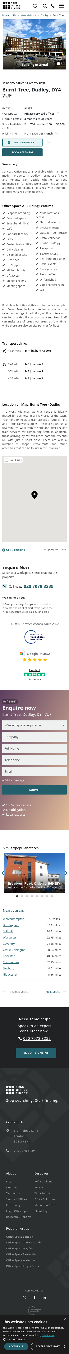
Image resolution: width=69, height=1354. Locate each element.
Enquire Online (36, 1052)
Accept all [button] (16, 1346)
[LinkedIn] (44, 1298)
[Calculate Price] (48, 142)
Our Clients (13, 1187)
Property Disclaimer (55, 549)
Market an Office (45, 1205)
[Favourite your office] (35, 6)
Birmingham (11, 925)
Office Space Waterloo (20, 1260)
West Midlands (28, 15)
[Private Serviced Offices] (58, 113)
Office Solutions (44, 1199)
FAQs (9, 1181)
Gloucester (10, 974)
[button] (34, 1339)
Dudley (44, 15)
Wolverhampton (13, 919)
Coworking (13, 1205)
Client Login (42, 1211)
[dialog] (34, 1334)
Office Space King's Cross (22, 1266)
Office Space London (19, 1236)
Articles (39, 1187)
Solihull (8, 931)
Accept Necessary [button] (48, 1346)
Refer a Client (43, 1181)
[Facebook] (34, 1298)
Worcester (9, 937)
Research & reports (18, 1217)
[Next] (57, 44)
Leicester (9, 956)
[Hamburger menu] (61, 6)
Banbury (8, 968)
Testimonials (14, 1193)
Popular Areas (17, 1228)
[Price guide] (56, 133)
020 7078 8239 (38, 586)
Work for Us (42, 1193)
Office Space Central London (25, 1242)
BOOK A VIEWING (22, 152)
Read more (48, 1335)
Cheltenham (11, 962)
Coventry (9, 943)
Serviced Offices (16, 1199)
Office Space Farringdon (22, 1254)
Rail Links (16, 460)
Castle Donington (14, 950)
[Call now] (53, 6)
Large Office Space (18, 1211)
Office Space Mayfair (19, 1248)
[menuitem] (20, 1181)
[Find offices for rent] (45, 6)
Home (5, 15)
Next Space (53, 991)
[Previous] (11, 44)
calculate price (23, 142)
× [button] (64, 1319)
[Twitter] (25, 1298)
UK (14, 15)
